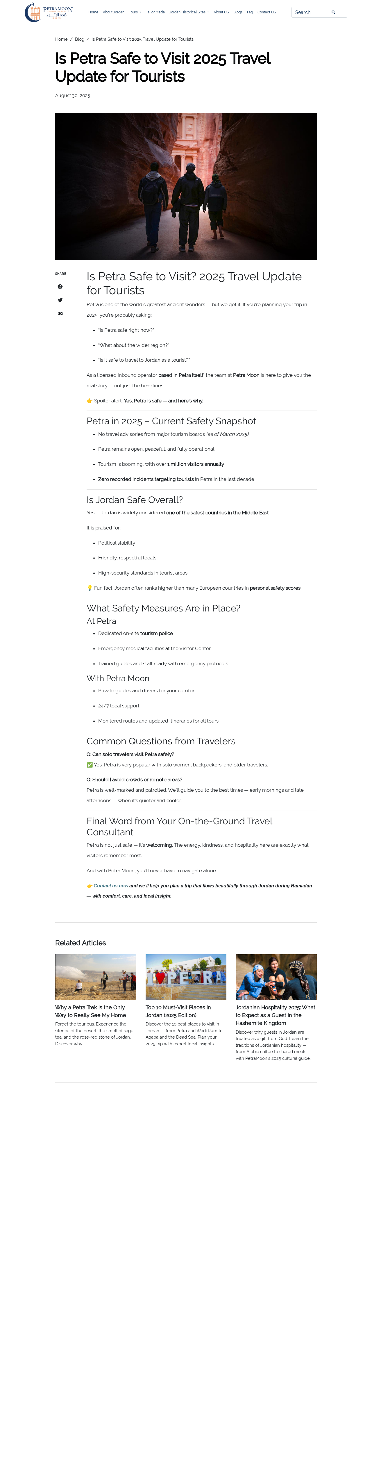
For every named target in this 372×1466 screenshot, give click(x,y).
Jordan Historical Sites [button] (187, 12)
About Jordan (113, 12)
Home (93, 12)
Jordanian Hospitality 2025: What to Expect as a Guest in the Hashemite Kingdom (275, 1015)
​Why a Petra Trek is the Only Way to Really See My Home (90, 1011)
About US (221, 12)
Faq (250, 12)
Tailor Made (155, 12)
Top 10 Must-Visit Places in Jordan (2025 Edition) (178, 1011)
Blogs (237, 12)
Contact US (266, 12)
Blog (79, 39)
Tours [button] (134, 12)
